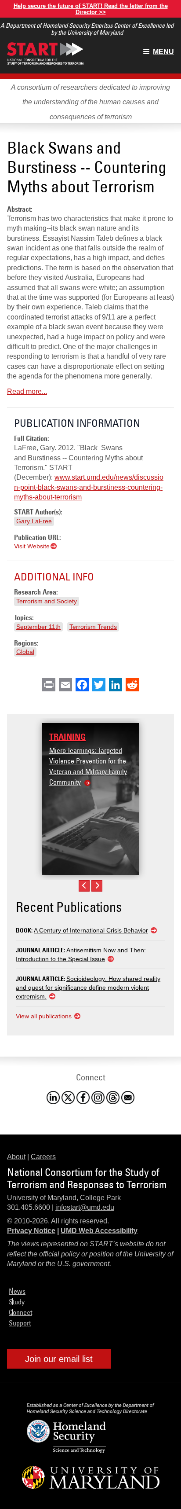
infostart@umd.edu (84, 1207)
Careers (43, 1156)
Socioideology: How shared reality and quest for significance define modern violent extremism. (88, 987)
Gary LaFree (34, 521)
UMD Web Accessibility (99, 1230)
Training (67, 736)
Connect (20, 1312)
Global (25, 651)
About (16, 1156)
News (17, 1291)
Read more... (27, 391)
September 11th (38, 626)
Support (20, 1322)
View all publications (44, 1016)
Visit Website (32, 546)
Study (17, 1301)
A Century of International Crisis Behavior (91, 930)
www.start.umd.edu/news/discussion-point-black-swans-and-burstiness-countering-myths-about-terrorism (88, 487)
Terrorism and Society (46, 601)
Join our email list (59, 1359)
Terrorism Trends (93, 626)
